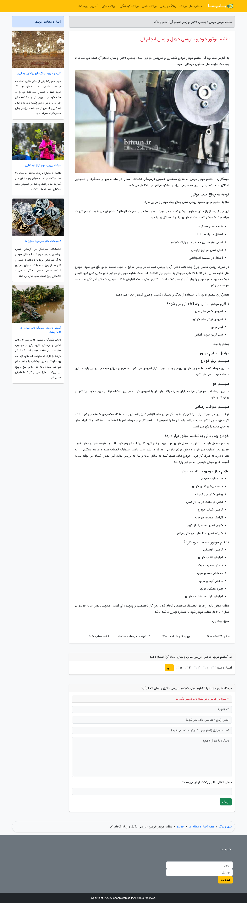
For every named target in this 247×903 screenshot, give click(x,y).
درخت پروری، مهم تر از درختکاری (43, 165)
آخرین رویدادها (87, 6)
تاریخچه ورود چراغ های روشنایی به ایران (39, 73)
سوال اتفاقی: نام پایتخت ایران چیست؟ (207, 782)
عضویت (225, 879)
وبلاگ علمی (149, 6)
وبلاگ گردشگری (129, 6)
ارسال (225, 801)
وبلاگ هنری (108, 6)
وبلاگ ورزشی (168, 6)
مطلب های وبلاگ (190, 6)
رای (169, 667)
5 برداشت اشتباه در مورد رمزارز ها (43, 241)
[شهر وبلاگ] (220, 6)
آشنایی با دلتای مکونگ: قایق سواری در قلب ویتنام (40, 330)
